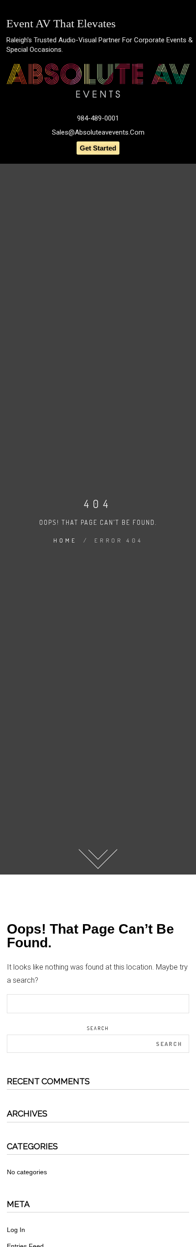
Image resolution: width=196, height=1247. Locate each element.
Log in (16, 1229)
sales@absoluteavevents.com (98, 132)
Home (65, 540)
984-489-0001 (98, 118)
